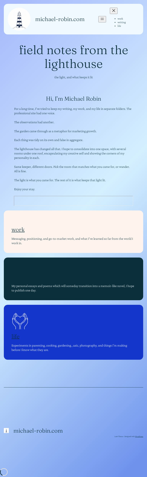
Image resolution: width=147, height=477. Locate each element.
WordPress (139, 436)
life (15, 336)
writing (20, 276)
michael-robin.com (60, 19)
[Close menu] (114, 11)
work (18, 229)
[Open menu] (102, 19)
